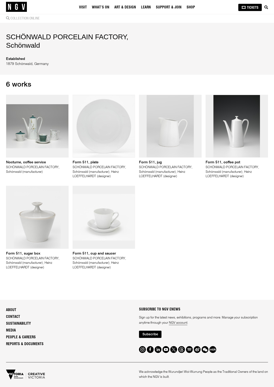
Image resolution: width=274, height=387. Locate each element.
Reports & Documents (25, 344)
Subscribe (150, 334)
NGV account (178, 322)
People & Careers (21, 337)
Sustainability (18, 323)
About (11, 310)
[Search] (266, 7)
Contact (13, 317)
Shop (191, 7)
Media (11, 330)
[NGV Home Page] (16, 7)
